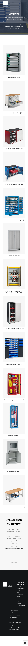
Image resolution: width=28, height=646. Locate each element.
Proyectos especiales (15, 615)
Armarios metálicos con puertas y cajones (14, 220)
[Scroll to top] (25, 643)
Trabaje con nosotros (15, 612)
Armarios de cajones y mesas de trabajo (14, 507)
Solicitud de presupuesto (15, 622)
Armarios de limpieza (14, 435)
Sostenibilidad (15, 617)
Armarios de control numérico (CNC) (14, 328)
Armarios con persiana (14, 255)
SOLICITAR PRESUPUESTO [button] (14, 562)
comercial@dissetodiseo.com (14, 548)
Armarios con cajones (14, 77)
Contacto (15, 614)
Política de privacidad (15, 627)
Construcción (21, 605)
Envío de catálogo (15, 626)
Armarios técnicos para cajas (14, 364)
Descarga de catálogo (15, 624)
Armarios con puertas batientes (14, 184)
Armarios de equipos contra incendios (14, 400)
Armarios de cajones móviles (14, 113)
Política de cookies (14, 629)
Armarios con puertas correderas (14, 148)
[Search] (20, 4)
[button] (24, 4)
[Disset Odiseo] (5, 4)
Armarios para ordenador (14, 471)
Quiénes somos (15, 610)
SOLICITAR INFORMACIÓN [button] (14, 557)
